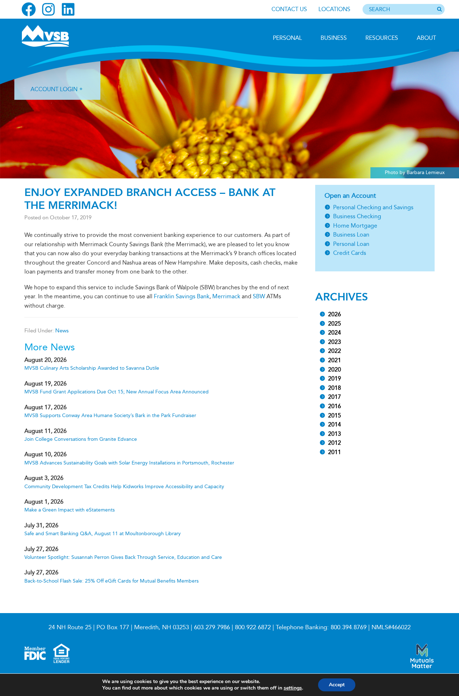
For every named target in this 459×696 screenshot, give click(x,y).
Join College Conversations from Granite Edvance (80, 439)
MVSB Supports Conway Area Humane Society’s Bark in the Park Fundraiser (110, 415)
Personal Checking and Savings (373, 207)
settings (293, 688)
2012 (334, 442)
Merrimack (226, 296)
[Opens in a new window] (29, 9)
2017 (334, 396)
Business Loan (351, 234)
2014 (334, 424)
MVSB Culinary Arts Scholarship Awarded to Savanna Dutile (91, 368)
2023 (334, 341)
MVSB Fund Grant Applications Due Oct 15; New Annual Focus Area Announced (116, 392)
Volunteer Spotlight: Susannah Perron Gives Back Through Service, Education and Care (123, 557)
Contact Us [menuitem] (289, 9)
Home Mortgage (355, 225)
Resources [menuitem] (381, 37)
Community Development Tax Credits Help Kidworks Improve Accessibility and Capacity (124, 487)
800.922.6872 (253, 627)
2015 (334, 415)
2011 (334, 452)
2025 (334, 323)
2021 (334, 360)
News (61, 330)
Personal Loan (351, 243)
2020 (334, 369)
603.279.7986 (212, 627)
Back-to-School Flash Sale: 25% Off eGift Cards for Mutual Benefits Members (111, 581)
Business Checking (357, 216)
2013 (334, 433)
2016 (334, 406)
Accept (337, 684)
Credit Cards (349, 252)
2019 (334, 378)
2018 (334, 387)
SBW (259, 296)
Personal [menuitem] (287, 37)
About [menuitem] (426, 37)
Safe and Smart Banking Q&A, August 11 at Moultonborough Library (102, 534)
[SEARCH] (439, 9)
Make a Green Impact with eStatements (69, 510)
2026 (334, 314)
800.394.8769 (348, 627)
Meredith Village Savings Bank (60, 36)
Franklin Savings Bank (181, 296)
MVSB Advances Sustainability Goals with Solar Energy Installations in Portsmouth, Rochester (129, 463)
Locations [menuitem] (334, 9)
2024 (334, 332)
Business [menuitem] (334, 37)
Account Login (53, 89)
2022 (334, 350)
